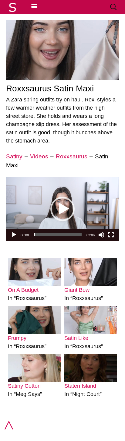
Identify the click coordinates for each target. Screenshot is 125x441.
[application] (62, 209)
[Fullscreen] (111, 235)
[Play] (14, 235)
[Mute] (101, 235)
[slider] (58, 234)
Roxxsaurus (71, 156)
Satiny (14, 156)
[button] (62, 209)
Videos (39, 156)
